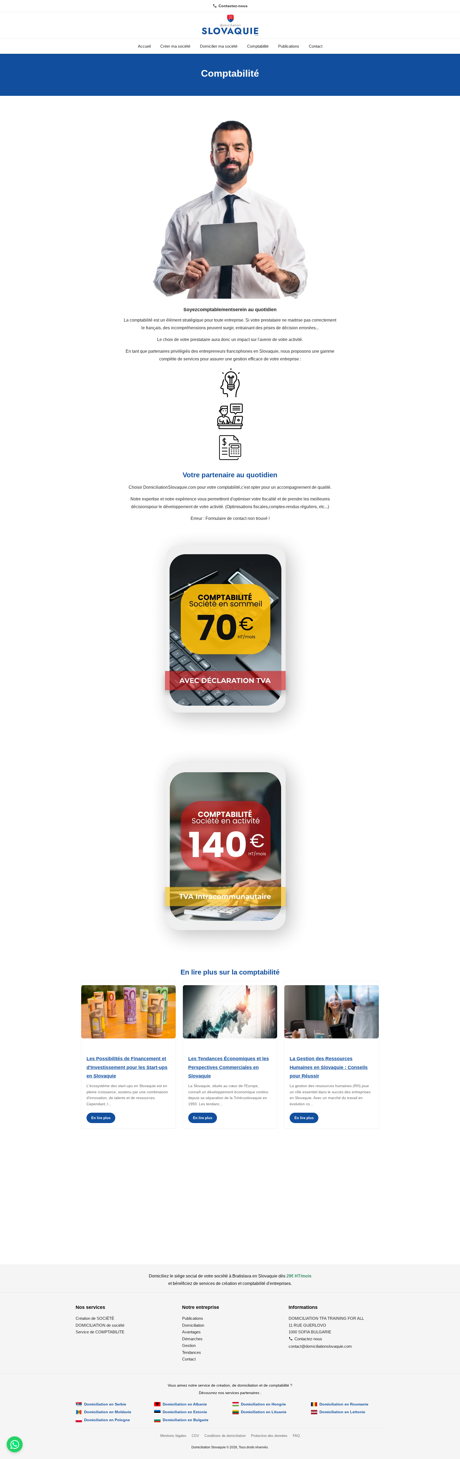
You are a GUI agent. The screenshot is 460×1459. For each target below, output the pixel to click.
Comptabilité (258, 46)
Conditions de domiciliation (225, 1436)
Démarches (192, 1339)
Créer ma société (175, 46)
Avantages (191, 1332)
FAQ (296, 1436)
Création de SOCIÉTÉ (95, 1318)
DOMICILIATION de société (100, 1325)
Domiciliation (193, 1325)
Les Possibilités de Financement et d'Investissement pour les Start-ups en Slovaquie (127, 1067)
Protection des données (269, 1436)
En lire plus (100, 1118)
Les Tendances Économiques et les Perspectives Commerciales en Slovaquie (228, 1067)
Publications (288, 46)
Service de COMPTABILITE (100, 1332)
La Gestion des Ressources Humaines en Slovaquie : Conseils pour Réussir (329, 1067)
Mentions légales (173, 1436)
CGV (195, 1436)
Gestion (189, 1345)
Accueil (144, 46)
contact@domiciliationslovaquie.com (320, 1346)
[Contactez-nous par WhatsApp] (15, 1444)
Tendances (191, 1352)
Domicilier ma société (218, 46)
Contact (315, 46)
